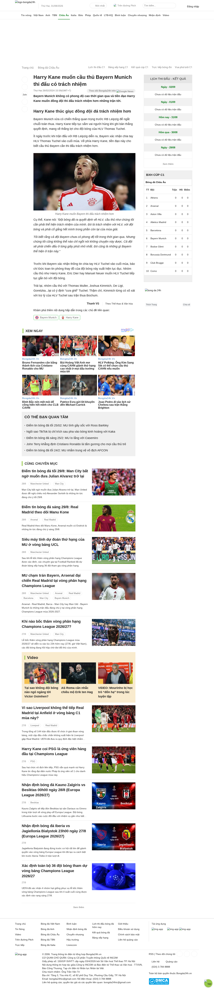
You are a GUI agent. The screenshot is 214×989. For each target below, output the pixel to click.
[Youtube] (194, 954)
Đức (80, 15)
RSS (151, 954)
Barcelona (28, 598)
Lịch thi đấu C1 (96, 67)
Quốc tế (97, 15)
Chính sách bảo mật (128, 934)
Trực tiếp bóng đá (162, 67)
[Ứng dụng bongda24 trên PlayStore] (173, 929)
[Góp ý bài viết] (25, 102)
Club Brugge (157, 262)
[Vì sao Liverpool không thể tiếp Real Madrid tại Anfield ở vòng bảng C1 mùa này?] (113, 718)
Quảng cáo (171, 961)
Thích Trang (151, 304)
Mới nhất (100, 5)
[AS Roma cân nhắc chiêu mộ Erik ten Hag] (78, 673)
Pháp (88, 15)
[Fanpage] (179, 954)
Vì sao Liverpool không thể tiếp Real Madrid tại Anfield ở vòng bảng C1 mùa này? (53, 713)
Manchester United (39, 483)
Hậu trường (73, 939)
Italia (73, 15)
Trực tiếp (19, 945)
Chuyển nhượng (137, 15)
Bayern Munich (48, 317)
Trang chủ (20, 923)
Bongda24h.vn (184, 973)
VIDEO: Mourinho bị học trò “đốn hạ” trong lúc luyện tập (115, 692)
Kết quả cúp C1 (139, 67)
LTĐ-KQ (108, 15)
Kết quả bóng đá (101, 932)
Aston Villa (156, 214)
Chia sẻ (186, 304)
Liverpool (34, 725)
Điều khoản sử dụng (128, 929)
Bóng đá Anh (47, 929)
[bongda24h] (17, 15)
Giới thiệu (123, 923)
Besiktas (34, 802)
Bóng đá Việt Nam (50, 923)
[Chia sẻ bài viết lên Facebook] (25, 80)
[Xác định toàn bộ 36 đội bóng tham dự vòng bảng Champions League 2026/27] (113, 876)
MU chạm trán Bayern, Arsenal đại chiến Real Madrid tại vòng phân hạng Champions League (54, 580)
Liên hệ (155, 961)
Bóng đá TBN (48, 939)
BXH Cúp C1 (155, 174)
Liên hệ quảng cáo (128, 939)
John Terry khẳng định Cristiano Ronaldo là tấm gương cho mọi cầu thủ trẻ (76, 444)
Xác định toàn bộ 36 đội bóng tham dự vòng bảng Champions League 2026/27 (54, 871)
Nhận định (155, 15)
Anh (47, 15)
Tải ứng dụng (159, 923)
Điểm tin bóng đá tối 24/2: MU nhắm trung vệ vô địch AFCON (67, 450)
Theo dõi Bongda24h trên (103, 90)
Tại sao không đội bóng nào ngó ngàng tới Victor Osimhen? (41, 692)
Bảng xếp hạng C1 (118, 67)
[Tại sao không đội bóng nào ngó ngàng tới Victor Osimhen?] (41, 673)
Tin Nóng (20, 929)
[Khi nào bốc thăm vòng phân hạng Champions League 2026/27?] (113, 632)
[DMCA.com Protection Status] (159, 983)
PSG (32, 761)
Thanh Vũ (93, 303)
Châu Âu (64, 15)
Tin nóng (26, 15)
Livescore (72, 945)
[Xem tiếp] (168, 278)
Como (153, 271)
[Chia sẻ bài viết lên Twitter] (25, 87)
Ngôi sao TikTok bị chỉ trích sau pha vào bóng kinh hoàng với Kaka (70, 431)
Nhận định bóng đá (77, 929)
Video (166, 15)
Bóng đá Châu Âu (50, 934)
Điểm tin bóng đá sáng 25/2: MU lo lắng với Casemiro (62, 438)
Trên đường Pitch (127, 5)
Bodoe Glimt (157, 246)
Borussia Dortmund (160, 254)
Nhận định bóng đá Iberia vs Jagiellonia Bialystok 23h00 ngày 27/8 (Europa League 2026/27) (54, 831)
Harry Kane (72, 317)
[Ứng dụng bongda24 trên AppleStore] (185, 929)
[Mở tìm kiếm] (174, 6)
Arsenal (34, 519)
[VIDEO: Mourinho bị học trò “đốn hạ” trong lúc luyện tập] (115, 673)
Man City (59, 483)
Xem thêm (78, 907)
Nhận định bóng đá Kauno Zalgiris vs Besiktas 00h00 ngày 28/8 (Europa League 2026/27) (53, 790)
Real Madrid (50, 519)
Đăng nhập (193, 6)
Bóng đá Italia (48, 945)
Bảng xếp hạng (100, 937)
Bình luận (120, 15)
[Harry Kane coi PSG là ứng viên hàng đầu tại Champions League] (113, 759)
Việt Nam (38, 15)
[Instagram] (186, 954)
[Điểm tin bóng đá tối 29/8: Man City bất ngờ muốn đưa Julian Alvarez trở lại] (113, 482)
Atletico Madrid (158, 222)
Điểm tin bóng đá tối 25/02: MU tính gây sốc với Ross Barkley (67, 425)
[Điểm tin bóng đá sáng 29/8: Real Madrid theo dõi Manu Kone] (113, 518)
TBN (54, 15)
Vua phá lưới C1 (183, 67)
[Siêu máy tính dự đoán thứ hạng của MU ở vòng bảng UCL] (113, 550)
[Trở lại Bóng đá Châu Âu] (25, 109)
